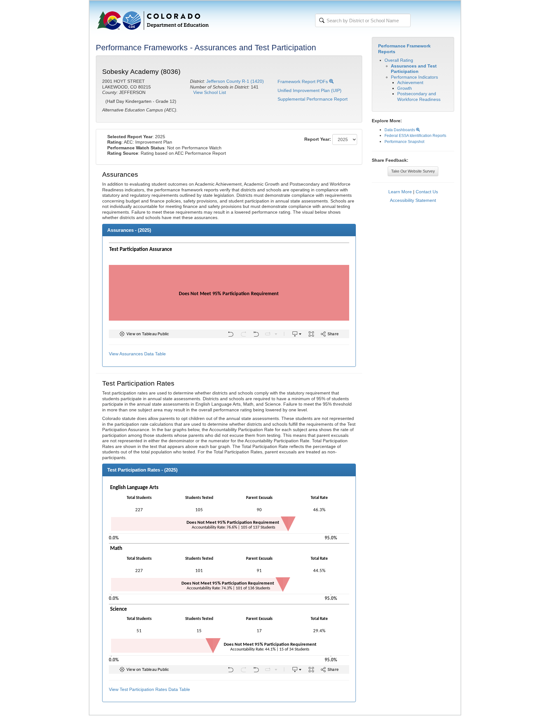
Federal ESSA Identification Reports (415, 135)
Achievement (410, 82)
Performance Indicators (414, 77)
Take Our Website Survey (413, 171)
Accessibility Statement (413, 200)
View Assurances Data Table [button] (137, 353)
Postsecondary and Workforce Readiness (419, 96)
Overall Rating (398, 60)
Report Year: (317, 139)
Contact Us (427, 191)
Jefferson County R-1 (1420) (235, 81)
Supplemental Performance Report (313, 99)
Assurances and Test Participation (414, 68)
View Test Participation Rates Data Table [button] (149, 689)
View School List (209, 92)
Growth (404, 88)
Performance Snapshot (404, 141)
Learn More (400, 191)
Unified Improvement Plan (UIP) (310, 90)
